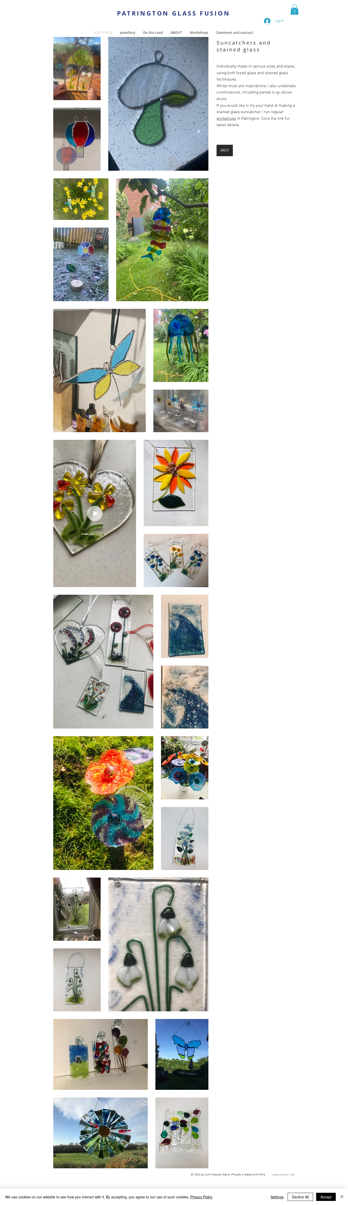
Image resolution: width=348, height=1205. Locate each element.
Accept (325, 1196)
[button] (294, 9)
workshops (226, 118)
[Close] (342, 1197)
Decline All (300, 1196)
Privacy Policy (201, 1196)
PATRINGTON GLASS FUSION (173, 13)
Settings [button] (277, 1196)
